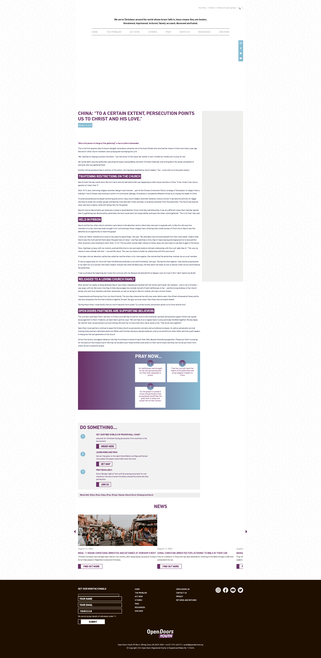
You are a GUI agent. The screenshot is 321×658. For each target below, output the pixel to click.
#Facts (97, 495)
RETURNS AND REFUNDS (186, 600)
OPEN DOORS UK (183, 589)
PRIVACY (179, 596)
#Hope (103, 495)
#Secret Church (130, 495)
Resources (140, 607)
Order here (107, 446)
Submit (93, 622)
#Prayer (115, 495)
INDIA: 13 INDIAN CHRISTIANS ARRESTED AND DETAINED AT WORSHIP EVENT (117, 553)
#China (92, 495)
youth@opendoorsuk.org (193, 645)
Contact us (181, 593)
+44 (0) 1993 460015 (173, 645)
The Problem (141, 593)
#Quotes (121, 495)
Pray (168, 32)
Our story (202, 8)
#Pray (108, 495)
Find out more (91, 566)
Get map (105, 464)
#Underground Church (145, 495)
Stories (138, 600)
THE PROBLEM (113, 32)
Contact (211, 8)
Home (95, 32)
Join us (105, 484)
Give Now (139, 611)
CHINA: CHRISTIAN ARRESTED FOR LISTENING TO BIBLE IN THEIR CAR (192, 553)
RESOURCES (204, 32)
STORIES (152, 32)
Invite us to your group (226, 8)
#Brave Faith (84, 495)
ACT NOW (135, 32)
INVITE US (185, 32)
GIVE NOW (224, 32)
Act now (139, 596)
